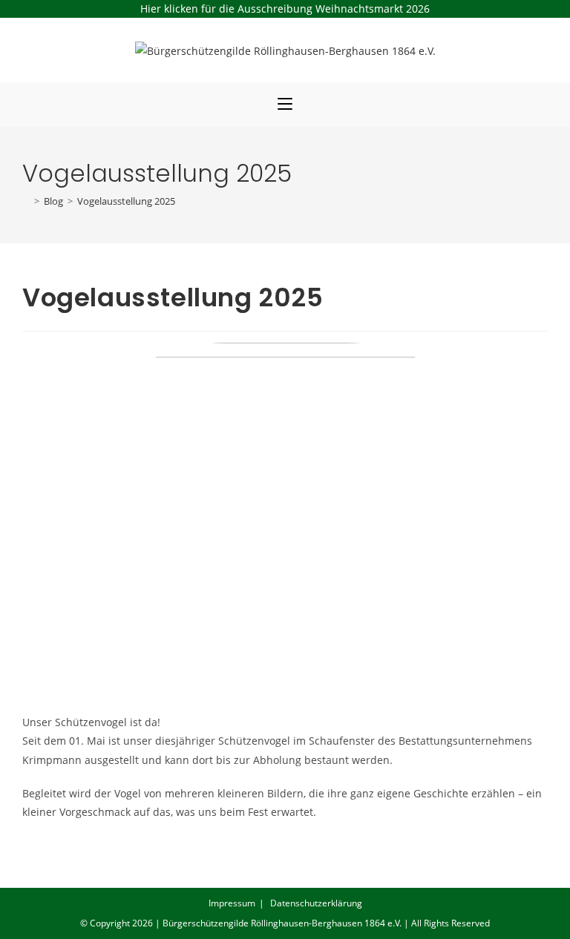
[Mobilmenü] (285, 104)
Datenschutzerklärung (316, 903)
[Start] (26, 201)
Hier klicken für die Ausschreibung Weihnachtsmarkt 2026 (285, 8)
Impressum (232, 903)
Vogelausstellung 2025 (126, 201)
